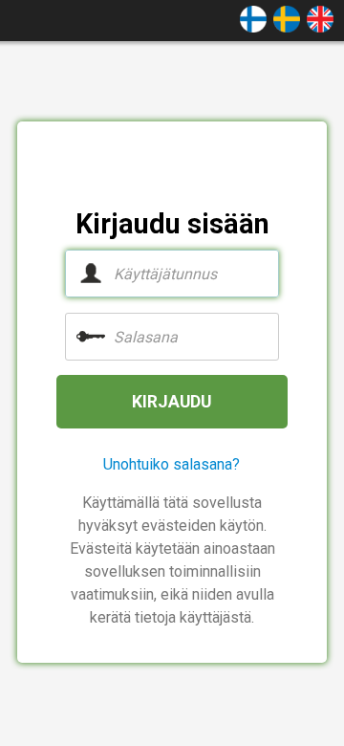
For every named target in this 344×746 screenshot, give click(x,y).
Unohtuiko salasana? (171, 464)
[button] (253, 17)
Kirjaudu (171, 401)
